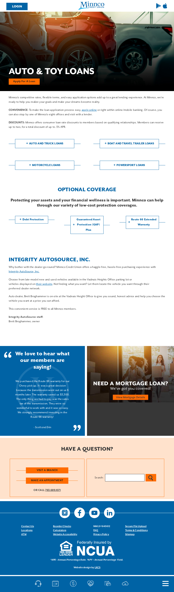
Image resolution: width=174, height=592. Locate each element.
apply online (89, 110)
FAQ (95, 530)
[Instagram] (64, 513)
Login (17, 6)
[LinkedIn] (109, 513)
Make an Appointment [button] (47, 480)
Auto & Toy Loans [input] (51, 72)
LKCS (97, 567)
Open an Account (91, 583)
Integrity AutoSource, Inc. (24, 271)
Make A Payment (74, 583)
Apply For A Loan (24, 81)
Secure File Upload (135, 526)
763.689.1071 (52, 490)
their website (44, 284)
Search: (99, 477)
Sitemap (130, 534)
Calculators (59, 530)
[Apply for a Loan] (109, 583)
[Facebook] (79, 513)
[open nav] (163, 583)
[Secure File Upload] (126, 583)
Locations (27, 530)
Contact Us (27, 526)
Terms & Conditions (136, 530)
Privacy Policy (101, 534)
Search (151, 477)
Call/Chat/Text (39, 583)
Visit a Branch (47, 470)
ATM (24, 534)
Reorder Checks (62, 526)
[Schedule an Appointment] (56, 583)
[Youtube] (94, 513)
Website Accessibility (65, 534)
